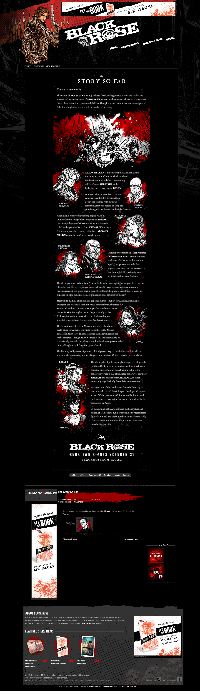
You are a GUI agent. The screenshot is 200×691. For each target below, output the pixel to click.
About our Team (152, 41)
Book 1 (108, 511)
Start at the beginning (156, 556)
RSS (123, 686)
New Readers (130, 45)
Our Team (39, 66)
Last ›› (126, 475)
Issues (28, 66)
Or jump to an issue (156, 572)
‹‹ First (74, 475)
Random (108, 475)
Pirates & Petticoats (31, 664)
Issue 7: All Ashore (74, 502)
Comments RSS (131, 539)
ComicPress (107, 686)
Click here (85, 623)
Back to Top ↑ (132, 686)
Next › (117, 475)
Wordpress (47, 678)
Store (170, 38)
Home (113, 47)
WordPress (93, 686)
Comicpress (62, 678)
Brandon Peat (67, 500)
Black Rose (73, 686)
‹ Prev (83, 475)
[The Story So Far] (101, 470)
